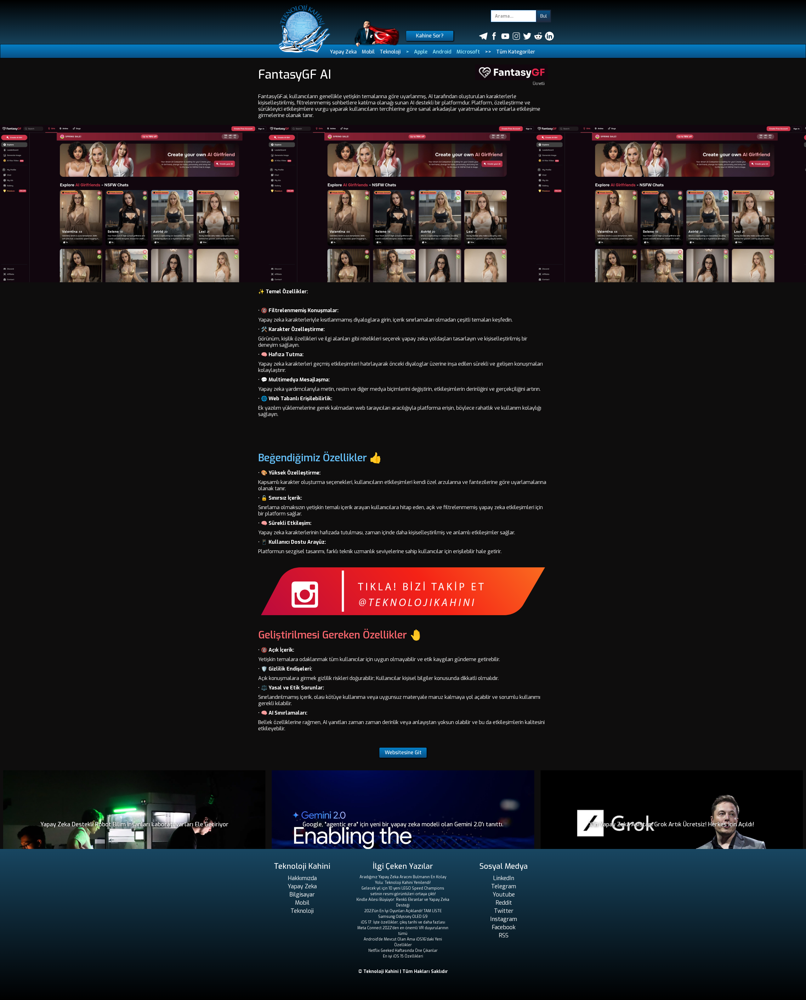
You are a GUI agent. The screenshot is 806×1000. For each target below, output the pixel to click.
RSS (503, 935)
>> (488, 51)
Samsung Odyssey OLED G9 (403, 916)
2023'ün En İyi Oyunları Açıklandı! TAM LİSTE (403, 910)
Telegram (503, 886)
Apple (421, 51)
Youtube (504, 894)
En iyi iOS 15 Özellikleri (403, 956)
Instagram (503, 919)
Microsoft (468, 51)
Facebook (503, 927)
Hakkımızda (302, 878)
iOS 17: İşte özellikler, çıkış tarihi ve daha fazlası (403, 922)
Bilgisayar (302, 894)
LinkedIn (503, 878)
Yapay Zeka (343, 51)
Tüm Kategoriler (515, 51)
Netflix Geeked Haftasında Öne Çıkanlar (403, 950)
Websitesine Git (403, 752)
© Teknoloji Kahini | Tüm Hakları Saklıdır (403, 972)
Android (442, 51)
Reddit (504, 903)
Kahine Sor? (430, 35)
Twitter (504, 911)
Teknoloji (390, 51)
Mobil (368, 51)
